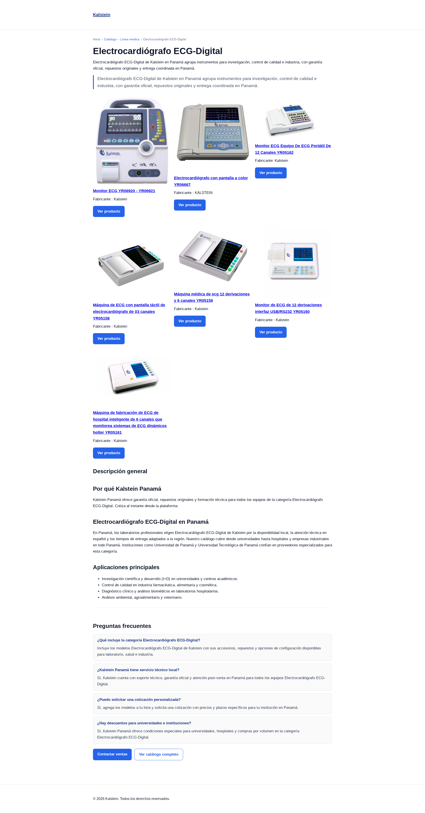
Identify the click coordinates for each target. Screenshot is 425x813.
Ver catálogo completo (158, 754)
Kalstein (101, 14)
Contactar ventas (112, 754)
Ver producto (108, 211)
